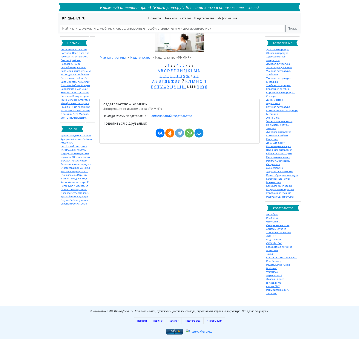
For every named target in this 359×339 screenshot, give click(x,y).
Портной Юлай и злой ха (75, 53)
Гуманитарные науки (278, 146)
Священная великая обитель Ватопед (277, 227)
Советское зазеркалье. (74, 189)
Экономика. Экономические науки (279, 119)
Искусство (272, 139)
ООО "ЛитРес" (274, 243)
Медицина (272, 114)
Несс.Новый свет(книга (74, 146)
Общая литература (277, 53)
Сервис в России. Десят (74, 203)
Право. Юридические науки (282, 175)
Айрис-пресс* (274, 275)
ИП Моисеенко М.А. (277, 289)
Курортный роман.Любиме (77, 139)
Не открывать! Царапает (75, 92)
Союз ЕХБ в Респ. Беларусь (281, 257)
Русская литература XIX (74, 171)
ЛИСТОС (271, 236)
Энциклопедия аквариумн (76, 164)
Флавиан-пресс (275, 279)
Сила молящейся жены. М (76, 71)
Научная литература (278, 107)
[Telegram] (179, 133)
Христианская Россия (278, 232)
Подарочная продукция (280, 189)
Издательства (204, 18)
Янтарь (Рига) (274, 282)
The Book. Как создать (73, 150)
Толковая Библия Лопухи (75, 85)
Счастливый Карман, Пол (75, 168)
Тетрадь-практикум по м (75, 153)
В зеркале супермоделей (75, 193)
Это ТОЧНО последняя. (74, 117)
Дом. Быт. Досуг (275, 142)
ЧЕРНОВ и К (273, 221)
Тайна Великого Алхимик (75, 99)
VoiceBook (272, 272)
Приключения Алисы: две (75, 107)
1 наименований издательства (169, 116)
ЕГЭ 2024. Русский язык (74, 160)
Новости (154, 18)
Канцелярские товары (279, 185)
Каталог (185, 18)
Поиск (292, 28)
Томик (270, 254)
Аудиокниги (273, 103)
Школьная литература (279, 150)
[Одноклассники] (169, 133)
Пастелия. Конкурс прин (75, 96)
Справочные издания (278, 193)
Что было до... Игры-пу (74, 175)
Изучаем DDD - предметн (75, 157)
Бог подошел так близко (75, 74)
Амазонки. (67, 142)
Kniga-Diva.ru (73, 18)
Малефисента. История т (75, 103)
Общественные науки (279, 153)
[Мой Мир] (198, 133)
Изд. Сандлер (273, 261)
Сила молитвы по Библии (75, 81)
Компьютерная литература (282, 110)
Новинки (170, 18)
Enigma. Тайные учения (74, 200)
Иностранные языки (278, 157)
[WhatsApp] (189, 133)
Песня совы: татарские (74, 49)
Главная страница (112, 57)
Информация (227, 18)
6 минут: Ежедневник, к (74, 178)
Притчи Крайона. (71, 60)
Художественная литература (276, 58)
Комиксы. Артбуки (277, 135)
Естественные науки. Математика (278, 180)
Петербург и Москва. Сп (74, 185)
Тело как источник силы (74, 56)
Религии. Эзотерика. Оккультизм (278, 162)
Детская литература (277, 49)
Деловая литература (278, 63)
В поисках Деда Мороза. (75, 114)
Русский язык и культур (74, 196)
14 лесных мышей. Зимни (75, 110)
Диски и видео (274, 99)
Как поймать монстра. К (75, 182)
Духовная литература (278, 132)
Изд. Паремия (274, 239)
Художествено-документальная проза (279, 169)
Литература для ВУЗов (279, 67)
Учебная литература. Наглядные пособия (278, 87)
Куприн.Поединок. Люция (76, 135)
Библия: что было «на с (74, 89)
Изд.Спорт (272, 218)
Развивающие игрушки (280, 196)
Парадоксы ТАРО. (70, 63)
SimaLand (271, 293)
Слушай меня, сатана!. (73, 67)
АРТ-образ (272, 214)
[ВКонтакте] (160, 133)
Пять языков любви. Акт (74, 78)
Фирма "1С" (273, 286)
